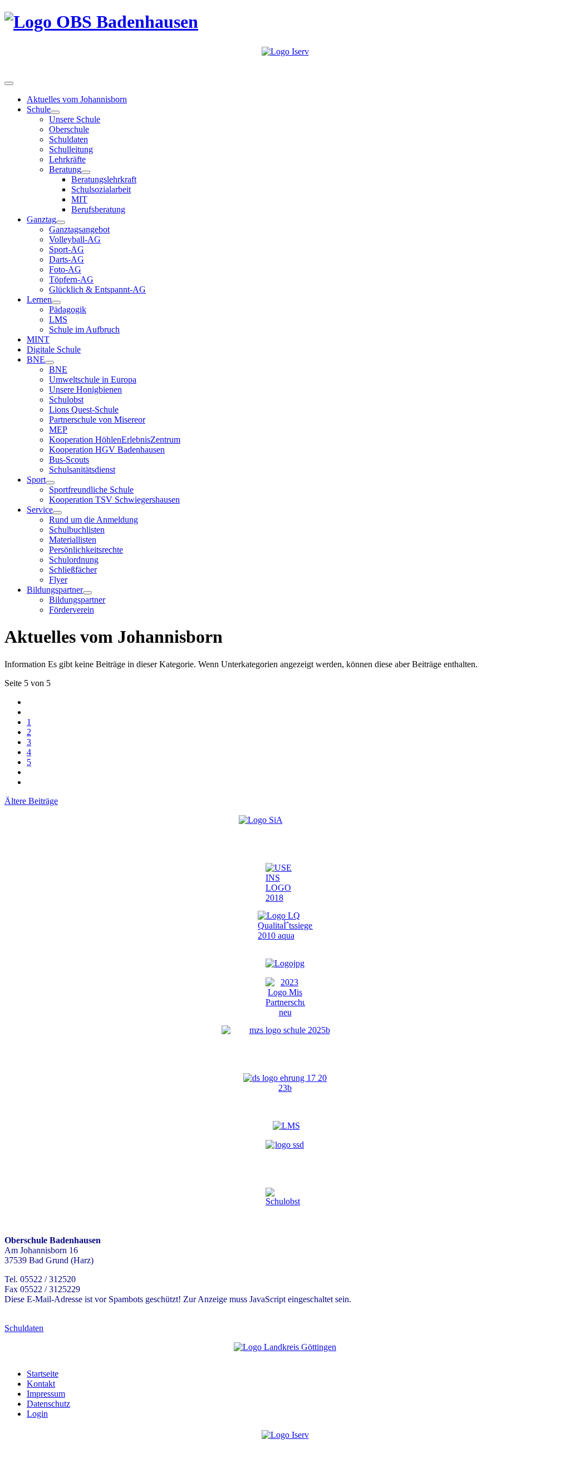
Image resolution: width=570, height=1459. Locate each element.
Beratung (65, 169)
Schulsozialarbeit (101, 189)
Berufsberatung (98, 209)
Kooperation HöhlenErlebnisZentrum (114, 439)
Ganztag (41, 219)
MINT (38, 339)
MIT (79, 199)
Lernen (39, 299)
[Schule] (55, 112)
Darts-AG (66, 259)
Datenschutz (48, 1403)
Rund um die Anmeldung (93, 519)
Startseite (42, 1373)
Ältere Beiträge (31, 801)
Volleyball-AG (75, 239)
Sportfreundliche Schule (91, 489)
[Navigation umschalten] (8, 83)
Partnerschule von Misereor (97, 419)
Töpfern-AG (71, 279)
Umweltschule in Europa (92, 379)
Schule (39, 109)
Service (40, 509)
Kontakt (41, 1383)
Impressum (46, 1393)
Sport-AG (66, 249)
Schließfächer (73, 569)
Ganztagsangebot (79, 229)
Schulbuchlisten (77, 529)
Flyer (58, 579)
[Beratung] (85, 172)
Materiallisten (72, 539)
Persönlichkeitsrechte (86, 549)
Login (37, 1413)
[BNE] (49, 362)
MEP (58, 429)
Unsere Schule (74, 119)
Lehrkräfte (67, 159)
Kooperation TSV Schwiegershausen (114, 499)
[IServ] (285, 51)
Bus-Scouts (69, 459)
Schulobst (66, 399)
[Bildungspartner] (87, 592)
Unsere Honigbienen (85, 389)
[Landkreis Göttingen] (285, 1347)
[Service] (57, 512)
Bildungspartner (55, 589)
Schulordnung (74, 559)
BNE (36, 359)
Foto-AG (65, 269)
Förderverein (71, 609)
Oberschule (69, 129)
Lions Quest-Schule (84, 409)
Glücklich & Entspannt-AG (97, 289)
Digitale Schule (54, 349)
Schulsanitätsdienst (82, 469)
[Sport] (50, 482)
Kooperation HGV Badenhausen (107, 449)
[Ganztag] (60, 222)
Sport (36, 479)
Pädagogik (67, 309)
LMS (58, 319)
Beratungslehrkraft (103, 179)
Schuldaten (68, 139)
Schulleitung (71, 149)
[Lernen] (56, 302)
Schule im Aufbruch (84, 329)
